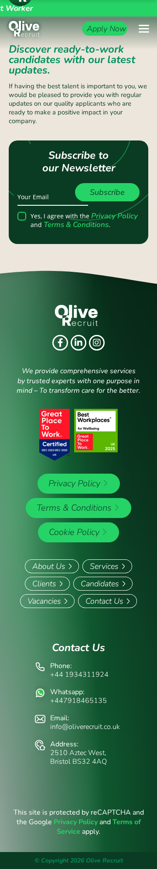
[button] (144, 29)
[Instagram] (97, 343)
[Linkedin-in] (78, 343)
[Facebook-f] (60, 343)
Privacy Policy (114, 216)
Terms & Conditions (76, 225)
